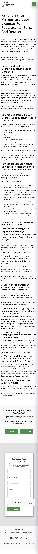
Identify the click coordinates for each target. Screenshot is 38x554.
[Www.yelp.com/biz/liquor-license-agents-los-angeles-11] (21, 538)
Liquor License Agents (8, 55)
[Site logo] (8, 4)
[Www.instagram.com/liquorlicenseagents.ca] (11, 538)
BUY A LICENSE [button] (12, 431)
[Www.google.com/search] (26, 538)
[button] (13, 509)
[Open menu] (34, 4)
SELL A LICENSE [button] (26, 431)
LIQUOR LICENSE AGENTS (12, 543)
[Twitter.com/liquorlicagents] (16, 538)
